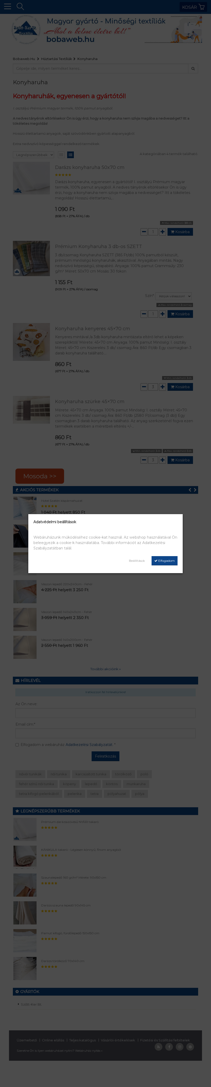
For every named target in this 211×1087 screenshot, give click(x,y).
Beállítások (137, 561)
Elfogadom (166, 561)
